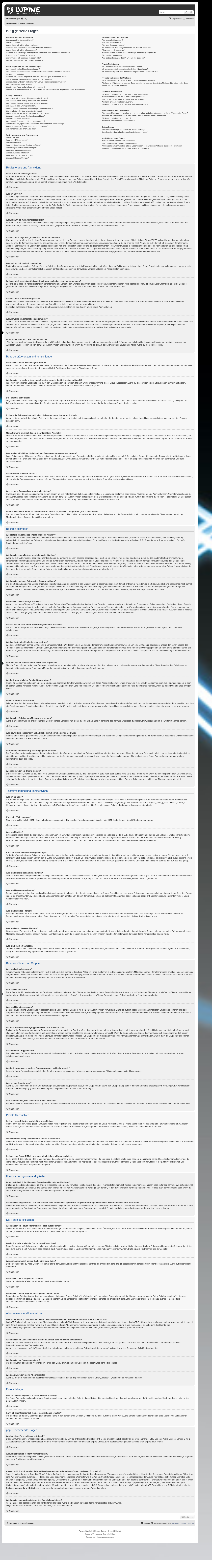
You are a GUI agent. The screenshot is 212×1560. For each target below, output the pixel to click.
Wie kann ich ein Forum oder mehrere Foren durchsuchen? (125, 94)
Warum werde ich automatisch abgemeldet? (23, 58)
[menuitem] (24, 19)
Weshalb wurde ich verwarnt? (18, 119)
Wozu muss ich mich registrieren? (19, 40)
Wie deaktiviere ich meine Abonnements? (118, 121)
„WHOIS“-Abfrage (18, 1477)
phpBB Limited (167, 438)
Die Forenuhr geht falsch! (16, 74)
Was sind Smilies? (13, 143)
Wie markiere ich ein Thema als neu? (21, 129)
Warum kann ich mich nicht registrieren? (22, 45)
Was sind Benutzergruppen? (113, 45)
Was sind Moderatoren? (111, 42)
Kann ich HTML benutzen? (16, 140)
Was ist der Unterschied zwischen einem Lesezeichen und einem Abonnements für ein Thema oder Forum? (145, 113)
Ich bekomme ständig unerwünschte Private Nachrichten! (125, 69)
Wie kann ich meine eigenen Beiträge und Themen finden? (125, 104)
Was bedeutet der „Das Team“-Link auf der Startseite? (123, 58)
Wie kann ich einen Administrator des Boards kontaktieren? (125, 148)
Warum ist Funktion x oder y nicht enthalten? (119, 143)
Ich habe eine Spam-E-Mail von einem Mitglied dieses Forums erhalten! (130, 72)
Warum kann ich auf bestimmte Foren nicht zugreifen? (28, 113)
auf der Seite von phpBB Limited (89, 1442)
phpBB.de (187, 438)
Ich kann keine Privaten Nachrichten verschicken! (122, 66)
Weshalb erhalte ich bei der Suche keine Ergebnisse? (123, 97)
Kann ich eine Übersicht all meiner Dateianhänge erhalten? (125, 132)
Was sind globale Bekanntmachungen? (21, 148)
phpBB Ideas (134, 1457)
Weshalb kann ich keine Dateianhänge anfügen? (25, 116)
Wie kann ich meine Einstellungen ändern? (23, 69)
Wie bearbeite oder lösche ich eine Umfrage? (24, 111)
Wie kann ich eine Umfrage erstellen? (21, 106)
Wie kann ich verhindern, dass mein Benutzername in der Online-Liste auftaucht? (38, 72)
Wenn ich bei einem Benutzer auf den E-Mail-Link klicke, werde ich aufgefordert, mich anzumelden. (45, 89)
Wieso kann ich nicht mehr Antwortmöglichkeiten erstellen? (29, 108)
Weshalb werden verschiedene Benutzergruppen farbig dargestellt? (129, 53)
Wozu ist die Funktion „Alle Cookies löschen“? (24, 60)
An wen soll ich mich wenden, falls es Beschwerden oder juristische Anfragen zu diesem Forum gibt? (142, 146)
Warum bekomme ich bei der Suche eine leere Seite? (123, 99)
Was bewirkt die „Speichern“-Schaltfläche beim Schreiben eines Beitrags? (35, 124)
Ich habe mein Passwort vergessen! (20, 55)
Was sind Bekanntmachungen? (18, 150)
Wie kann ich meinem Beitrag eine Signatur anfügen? (27, 103)
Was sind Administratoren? (112, 40)
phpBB (91, 1531)
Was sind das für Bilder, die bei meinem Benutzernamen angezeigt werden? (36, 82)
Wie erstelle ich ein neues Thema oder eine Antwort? (27, 98)
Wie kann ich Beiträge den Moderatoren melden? (25, 121)
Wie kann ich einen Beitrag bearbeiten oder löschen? (27, 101)
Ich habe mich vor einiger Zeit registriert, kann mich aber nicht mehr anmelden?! (38, 53)
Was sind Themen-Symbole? (17, 158)
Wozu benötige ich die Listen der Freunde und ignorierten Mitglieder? (129, 80)
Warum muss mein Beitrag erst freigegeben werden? (27, 126)
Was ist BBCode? (13, 138)
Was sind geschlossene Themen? (19, 155)
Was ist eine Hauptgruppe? (112, 55)
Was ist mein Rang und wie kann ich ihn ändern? (25, 87)
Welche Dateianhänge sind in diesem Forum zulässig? (123, 129)
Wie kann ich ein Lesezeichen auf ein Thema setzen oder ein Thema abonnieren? (134, 116)
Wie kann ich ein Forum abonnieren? (116, 118)
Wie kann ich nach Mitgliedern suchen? (117, 102)
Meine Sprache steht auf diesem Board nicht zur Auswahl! (29, 79)
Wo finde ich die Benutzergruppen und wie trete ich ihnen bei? (126, 48)
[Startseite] (23, 10)
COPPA (153, 240)
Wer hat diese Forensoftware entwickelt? (118, 141)
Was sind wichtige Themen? (17, 153)
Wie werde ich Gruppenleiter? (113, 50)
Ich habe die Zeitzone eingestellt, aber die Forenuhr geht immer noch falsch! (36, 77)
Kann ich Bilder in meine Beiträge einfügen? (23, 145)
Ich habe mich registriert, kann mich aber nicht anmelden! (29, 48)
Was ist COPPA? (13, 42)
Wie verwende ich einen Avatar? (19, 84)
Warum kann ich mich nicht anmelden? (21, 50)
